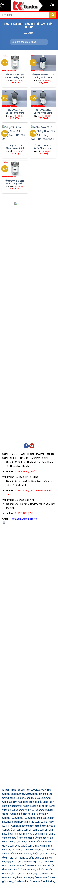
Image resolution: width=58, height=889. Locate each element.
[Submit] (52, 15)
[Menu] (2, 5)
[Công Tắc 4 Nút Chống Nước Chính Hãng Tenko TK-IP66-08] (14, 98)
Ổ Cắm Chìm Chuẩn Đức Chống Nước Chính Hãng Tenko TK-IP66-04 (14, 185)
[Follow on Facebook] (26, 446)
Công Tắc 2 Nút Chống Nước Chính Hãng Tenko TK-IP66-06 (15, 149)
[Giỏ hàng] (52, 5)
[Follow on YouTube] (31, 446)
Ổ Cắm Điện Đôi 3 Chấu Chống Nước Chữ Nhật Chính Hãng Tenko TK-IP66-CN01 (43, 149)
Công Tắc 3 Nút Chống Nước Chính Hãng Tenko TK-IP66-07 (43, 114)
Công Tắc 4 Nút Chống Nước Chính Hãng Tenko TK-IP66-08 (15, 114)
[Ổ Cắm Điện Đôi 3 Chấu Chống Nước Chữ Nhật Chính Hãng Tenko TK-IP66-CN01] (43, 133)
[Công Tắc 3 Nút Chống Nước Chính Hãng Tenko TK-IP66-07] (43, 98)
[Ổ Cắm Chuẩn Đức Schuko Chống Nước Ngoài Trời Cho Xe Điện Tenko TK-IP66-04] (14, 63)
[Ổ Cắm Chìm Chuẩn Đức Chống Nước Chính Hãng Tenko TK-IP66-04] (14, 169)
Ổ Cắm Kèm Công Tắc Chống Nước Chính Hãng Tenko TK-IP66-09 (43, 78)
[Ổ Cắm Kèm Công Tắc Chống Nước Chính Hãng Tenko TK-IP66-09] (43, 63)
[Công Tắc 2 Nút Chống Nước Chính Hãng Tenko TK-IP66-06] (14, 133)
